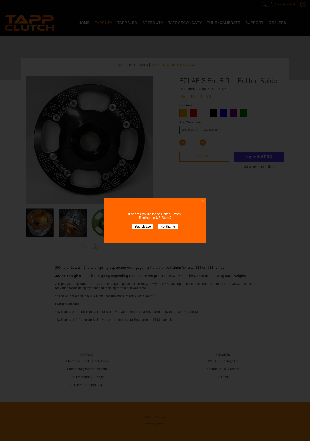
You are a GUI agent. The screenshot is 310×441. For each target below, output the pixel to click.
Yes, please (143, 226)
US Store (163, 218)
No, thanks (168, 226)
